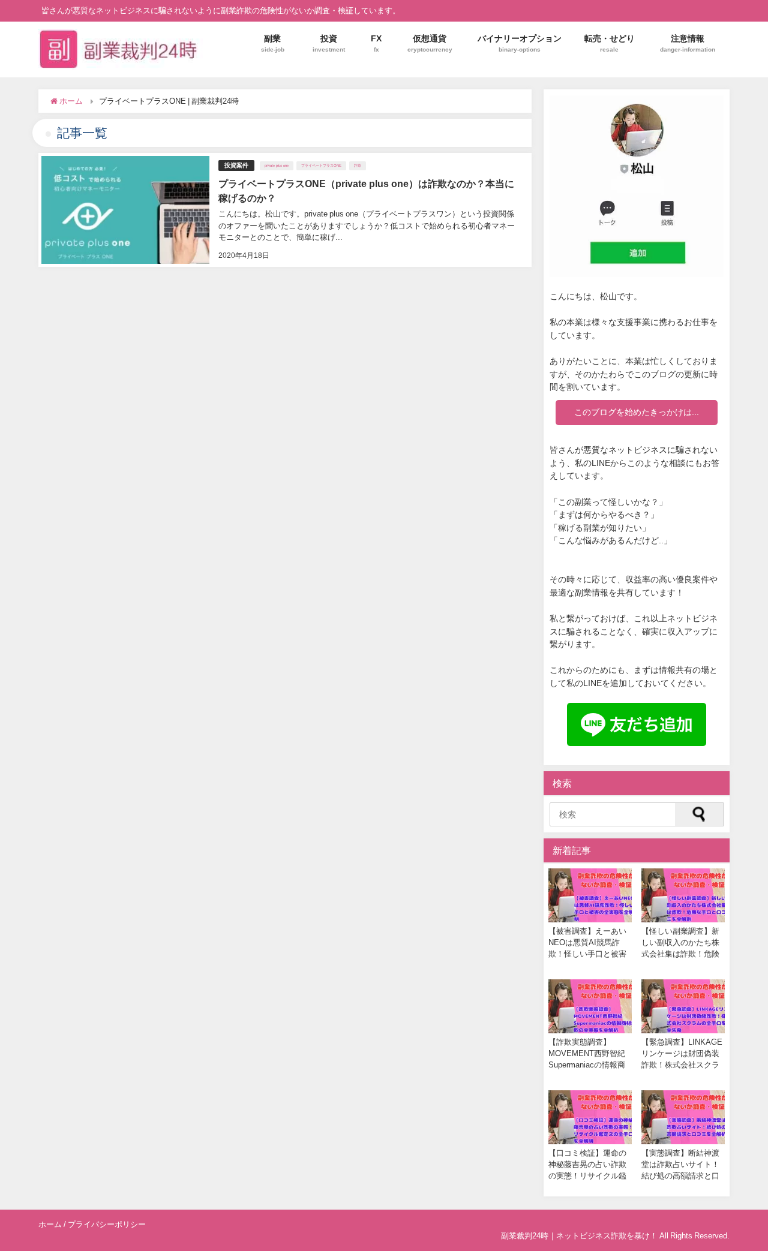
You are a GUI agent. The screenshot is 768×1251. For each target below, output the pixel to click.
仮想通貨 (429, 43)
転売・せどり (609, 43)
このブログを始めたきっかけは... (636, 412)
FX (376, 43)
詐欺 (357, 165)
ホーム (50, 1224)
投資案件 (236, 165)
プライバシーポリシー (107, 1224)
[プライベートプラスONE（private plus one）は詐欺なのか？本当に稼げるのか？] (285, 210)
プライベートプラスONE (321, 165)
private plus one (277, 165)
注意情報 (687, 43)
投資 (329, 43)
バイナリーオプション (520, 43)
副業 (272, 43)
